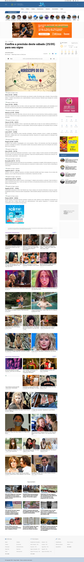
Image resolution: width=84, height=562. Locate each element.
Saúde (62, 8)
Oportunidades (55, 8)
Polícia (22, 8)
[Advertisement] (69, 76)
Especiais (48, 8)
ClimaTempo (76, 43)
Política (27, 8)
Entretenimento (40, 8)
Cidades (33, 8)
